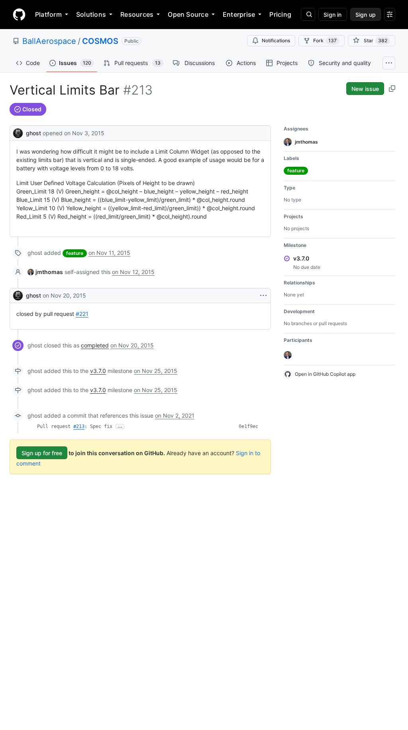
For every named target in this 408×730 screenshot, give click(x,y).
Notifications (276, 40)
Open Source (188, 14)
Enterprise (239, 14)
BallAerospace (49, 41)
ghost (33, 133)
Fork (325, 40)
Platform (48, 14)
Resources (136, 14)
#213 (78, 426)
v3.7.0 (98, 370)
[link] (45, 272)
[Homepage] (19, 14)
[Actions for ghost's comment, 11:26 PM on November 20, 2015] (263, 295)
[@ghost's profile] (18, 132)
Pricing (280, 14)
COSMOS (100, 41)
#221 (82, 313)
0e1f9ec (248, 426)
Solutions (91, 14)
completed (95, 345)
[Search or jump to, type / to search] (308, 14)
